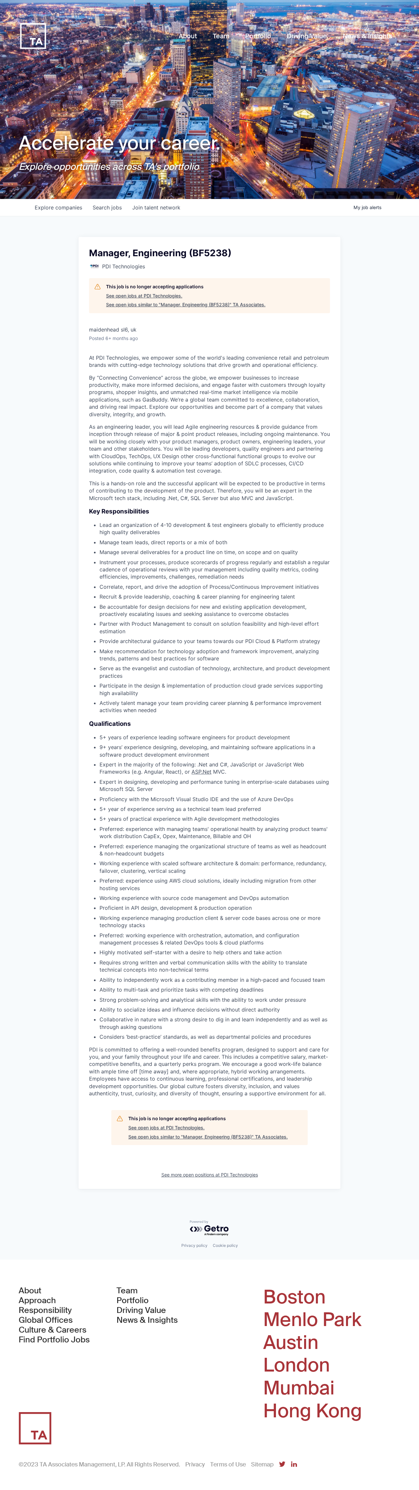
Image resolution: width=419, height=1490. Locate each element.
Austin (291, 1342)
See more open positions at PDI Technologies (209, 1174)
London (296, 1365)
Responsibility (45, 1310)
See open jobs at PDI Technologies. (144, 295)
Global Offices (46, 1320)
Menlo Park (312, 1319)
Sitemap (262, 1464)
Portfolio (133, 1300)
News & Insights (147, 1320)
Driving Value (141, 1310)
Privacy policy (194, 1245)
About (30, 1291)
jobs (107, 207)
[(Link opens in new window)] (282, 1464)
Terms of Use (228, 1464)
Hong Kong (312, 1411)
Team (127, 1291)
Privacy (195, 1464)
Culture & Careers (52, 1330)
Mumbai (299, 1388)
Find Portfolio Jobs (54, 1340)
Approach (37, 1300)
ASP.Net (201, 771)
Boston (294, 1297)
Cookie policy (225, 1245)
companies (58, 207)
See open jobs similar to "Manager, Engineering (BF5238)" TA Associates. (185, 304)
